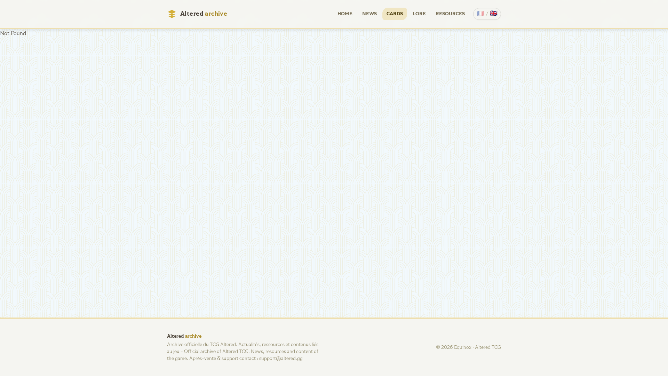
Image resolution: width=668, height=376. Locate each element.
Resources (450, 13)
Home (344, 13)
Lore (419, 13)
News (369, 13)
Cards (395, 13)
